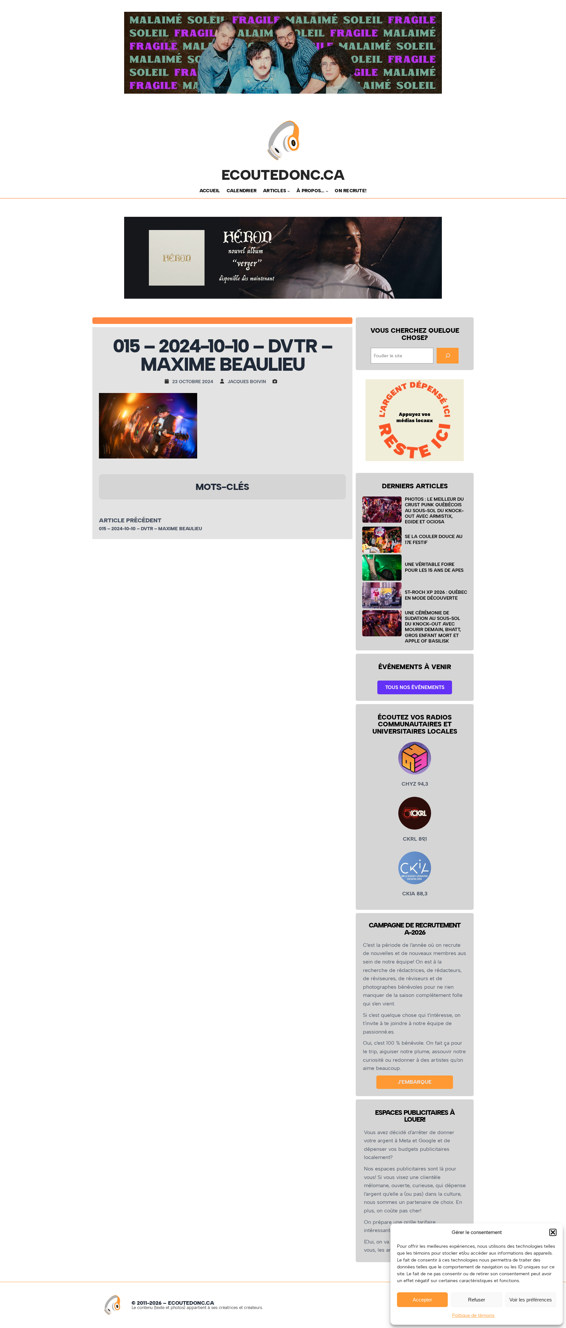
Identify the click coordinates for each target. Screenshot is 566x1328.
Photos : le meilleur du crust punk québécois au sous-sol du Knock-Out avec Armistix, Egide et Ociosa (434, 510)
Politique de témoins (473, 1315)
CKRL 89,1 (415, 839)
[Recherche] (447, 355)
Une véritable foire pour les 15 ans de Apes (434, 567)
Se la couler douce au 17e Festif (433, 539)
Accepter (422, 1299)
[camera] (276, 381)
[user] (224, 381)
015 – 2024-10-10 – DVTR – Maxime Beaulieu (150, 529)
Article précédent (130, 520)
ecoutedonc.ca (283, 174)
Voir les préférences (530, 1299)
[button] (553, 1232)
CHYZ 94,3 (415, 784)
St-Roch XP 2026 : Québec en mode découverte (436, 595)
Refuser (476, 1299)
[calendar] (168, 381)
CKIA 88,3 (414, 893)
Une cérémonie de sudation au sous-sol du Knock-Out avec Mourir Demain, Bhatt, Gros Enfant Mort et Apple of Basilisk (433, 627)
